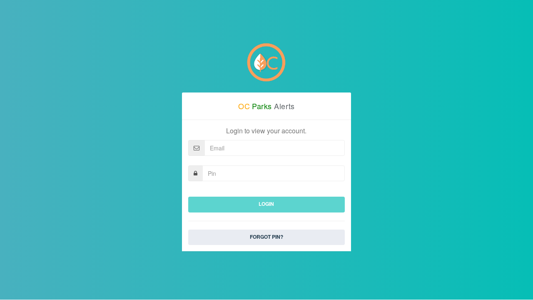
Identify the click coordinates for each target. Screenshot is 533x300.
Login (266, 204)
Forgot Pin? (266, 236)
